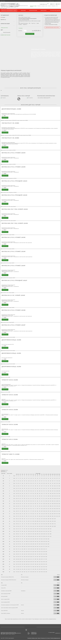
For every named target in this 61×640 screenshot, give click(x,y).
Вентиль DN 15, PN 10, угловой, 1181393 (13, 251)
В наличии (20, 28)
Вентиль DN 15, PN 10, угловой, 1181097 (13, 265)
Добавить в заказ (29, 33)
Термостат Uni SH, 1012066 (10, 394)
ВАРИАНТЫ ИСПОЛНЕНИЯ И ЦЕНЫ (9, 10)
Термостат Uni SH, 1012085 (10, 424)
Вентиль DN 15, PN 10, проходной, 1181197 (14, 280)
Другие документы (4, 471)
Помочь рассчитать (4, 27)
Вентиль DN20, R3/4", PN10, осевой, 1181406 (15, 223)
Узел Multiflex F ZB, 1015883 (10, 123)
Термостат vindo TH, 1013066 (10, 454)
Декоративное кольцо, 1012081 (11, 353)
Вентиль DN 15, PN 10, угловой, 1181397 (13, 325)
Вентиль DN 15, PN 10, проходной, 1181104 (14, 181)
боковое (3, 17)
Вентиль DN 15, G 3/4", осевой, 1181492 (13, 295)
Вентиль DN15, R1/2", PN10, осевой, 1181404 (15, 209)
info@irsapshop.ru (34, 633)
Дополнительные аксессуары (52, 27)
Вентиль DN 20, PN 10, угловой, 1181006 (13, 167)
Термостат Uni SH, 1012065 (10, 380)
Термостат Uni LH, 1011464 (10, 439)
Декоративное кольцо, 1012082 (11, 366)
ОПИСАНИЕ (23, 10)
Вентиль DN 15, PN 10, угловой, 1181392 (13, 237)
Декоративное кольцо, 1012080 (11, 340)
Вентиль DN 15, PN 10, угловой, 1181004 (13, 152)
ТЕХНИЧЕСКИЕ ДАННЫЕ (55, 10)
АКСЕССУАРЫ (43, 10)
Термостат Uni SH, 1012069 (10, 409)
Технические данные (4, 470)
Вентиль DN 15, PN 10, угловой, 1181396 (13, 310)
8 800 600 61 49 (33, 632)
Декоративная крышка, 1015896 (11, 109)
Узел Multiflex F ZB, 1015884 (10, 138)
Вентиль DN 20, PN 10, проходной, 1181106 (14, 195)
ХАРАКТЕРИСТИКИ (33, 10)
